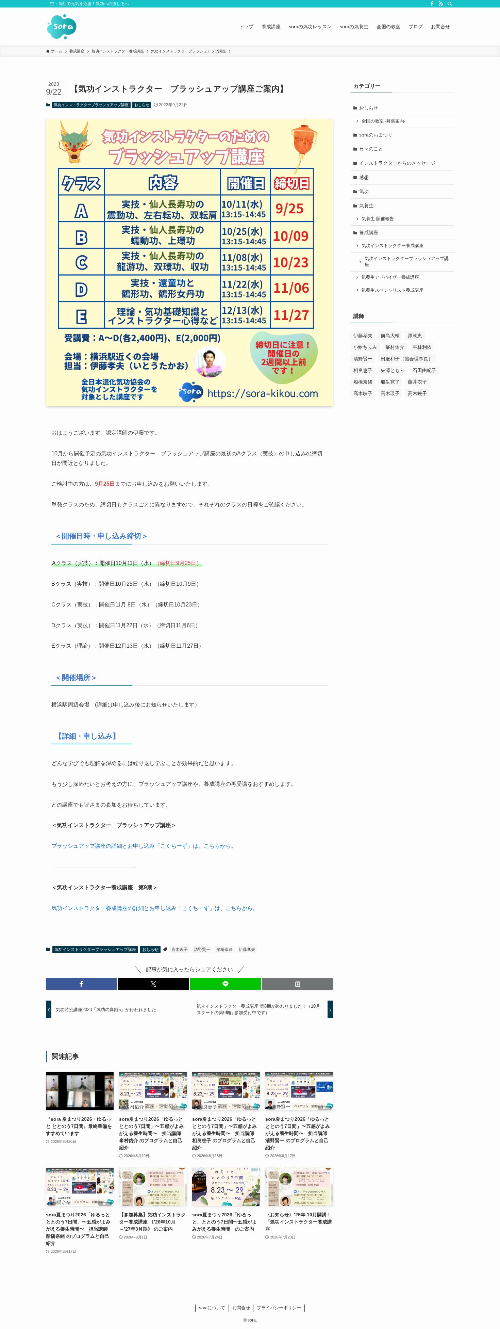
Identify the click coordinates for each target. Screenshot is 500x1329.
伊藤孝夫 (247, 949)
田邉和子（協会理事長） (407, 358)
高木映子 (179, 949)
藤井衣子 (417, 382)
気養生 (366, 205)
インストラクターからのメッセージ (397, 163)
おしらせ (141, 105)
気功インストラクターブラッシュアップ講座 (91, 105)
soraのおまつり (376, 134)
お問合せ (241, 1307)
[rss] (440, 3)
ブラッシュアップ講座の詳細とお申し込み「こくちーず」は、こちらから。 (143, 846)
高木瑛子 (390, 393)
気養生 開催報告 (378, 218)
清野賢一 (202, 949)
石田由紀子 (424, 370)
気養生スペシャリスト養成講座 (392, 290)
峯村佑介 (394, 347)
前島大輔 (390, 335)
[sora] (62, 26)
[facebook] (432, 3)
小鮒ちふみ (365, 347)
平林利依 (422, 347)
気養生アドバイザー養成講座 (390, 277)
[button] (81, 984)
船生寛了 (390, 382)
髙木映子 (417, 393)
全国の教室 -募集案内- (383, 121)
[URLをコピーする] (297, 984)
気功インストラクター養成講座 (392, 245)
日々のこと (371, 148)
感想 (364, 177)
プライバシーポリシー (279, 1307)
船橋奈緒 (224, 949)
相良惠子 (362, 370)
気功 (364, 191)
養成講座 (368, 232)
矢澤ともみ (392, 370)
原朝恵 (415, 335)
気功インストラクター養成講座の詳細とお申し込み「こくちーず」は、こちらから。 (154, 908)
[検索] (449, 3)
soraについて (212, 1307)
